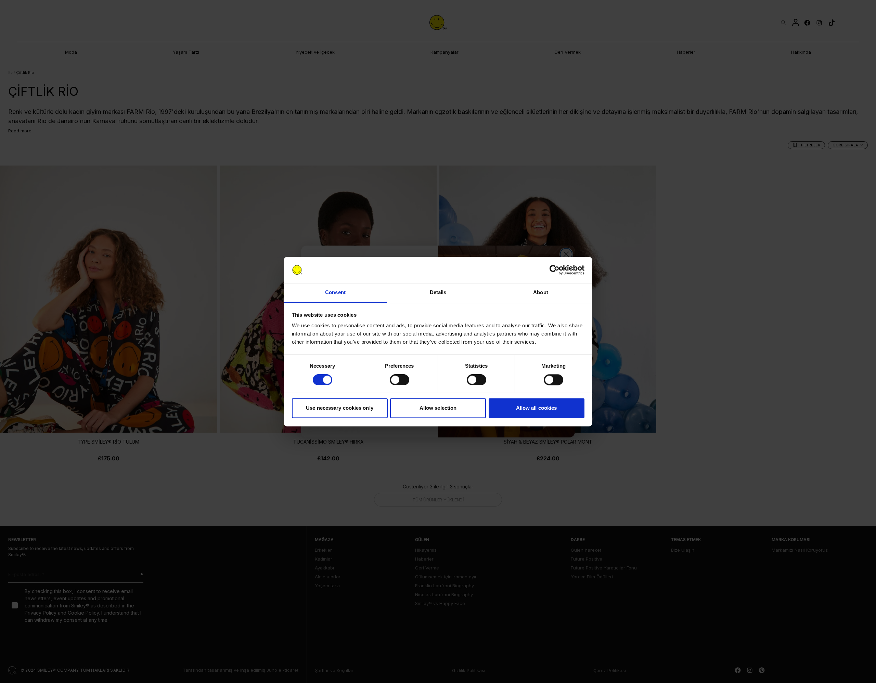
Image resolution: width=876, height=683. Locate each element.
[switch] (399, 379)
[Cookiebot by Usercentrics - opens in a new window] (554, 270)
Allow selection (438, 408)
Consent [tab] (335, 292)
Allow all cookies (536, 408)
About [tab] (540, 292)
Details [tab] (438, 292)
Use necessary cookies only (339, 408)
